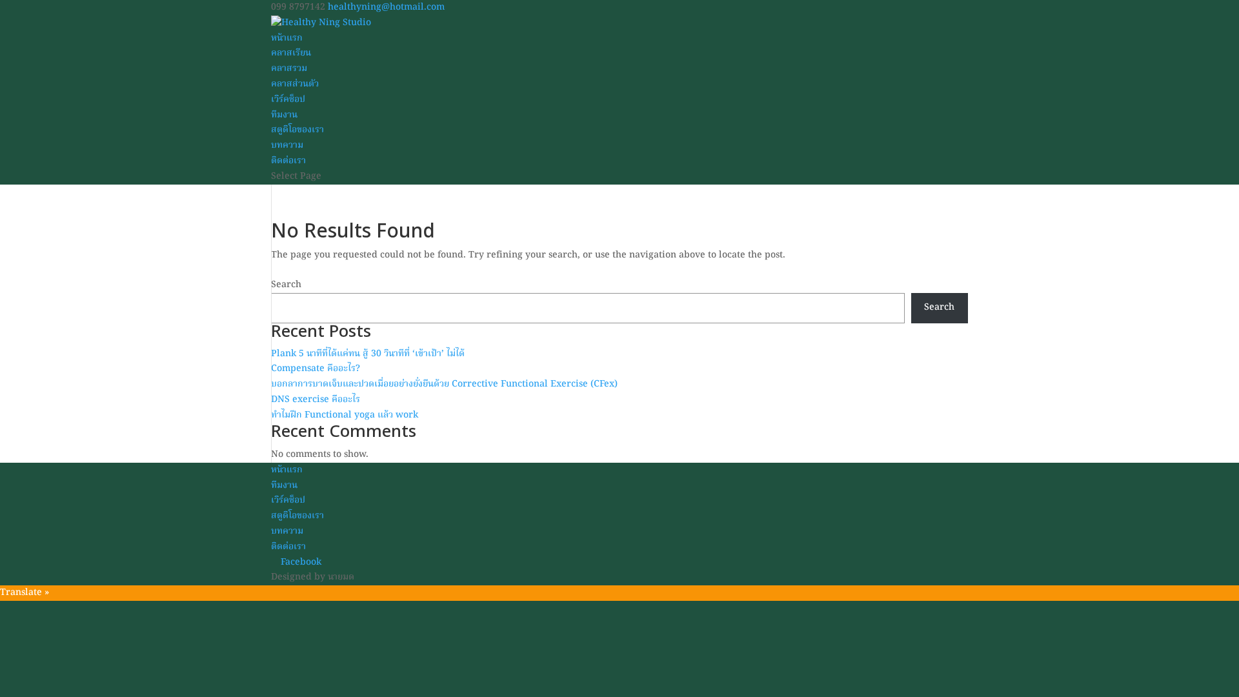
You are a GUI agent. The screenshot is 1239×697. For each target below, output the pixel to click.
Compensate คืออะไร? (315, 368)
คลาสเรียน (291, 53)
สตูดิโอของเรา (297, 130)
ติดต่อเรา (288, 161)
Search (286, 285)
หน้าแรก (287, 38)
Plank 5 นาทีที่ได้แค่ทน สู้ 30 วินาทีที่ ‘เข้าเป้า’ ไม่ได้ (368, 354)
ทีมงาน (284, 115)
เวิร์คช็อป (288, 99)
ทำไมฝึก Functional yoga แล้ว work (344, 415)
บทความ (287, 145)
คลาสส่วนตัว (295, 84)
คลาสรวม (289, 68)
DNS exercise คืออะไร (315, 399)
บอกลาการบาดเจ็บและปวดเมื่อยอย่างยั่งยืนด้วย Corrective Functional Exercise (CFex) (444, 384)
